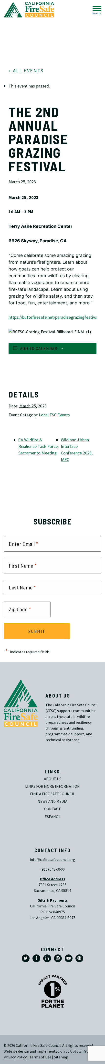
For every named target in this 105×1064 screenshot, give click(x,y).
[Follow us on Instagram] (58, 958)
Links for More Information (52, 786)
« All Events (26, 70)
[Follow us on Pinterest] (79, 958)
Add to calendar (39, 348)
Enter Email (23, 544)
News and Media (52, 801)
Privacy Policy (15, 1057)
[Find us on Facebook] (36, 958)
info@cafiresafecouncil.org (52, 859)
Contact (52, 809)
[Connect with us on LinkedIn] (47, 958)
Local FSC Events (54, 415)
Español (53, 816)
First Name (23, 565)
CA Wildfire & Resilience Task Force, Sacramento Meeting (38, 446)
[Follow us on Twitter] (26, 958)
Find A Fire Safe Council (52, 794)
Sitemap (61, 1057)
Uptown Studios (83, 1051)
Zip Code (20, 609)
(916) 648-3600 (52, 869)
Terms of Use (40, 1057)
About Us (52, 779)
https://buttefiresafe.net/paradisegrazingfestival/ (55, 317)
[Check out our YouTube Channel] (69, 958)
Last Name (22, 587)
